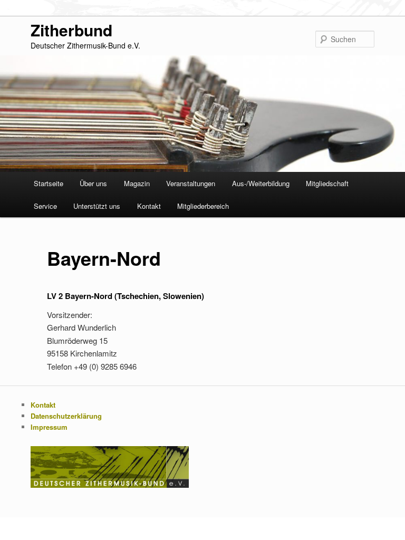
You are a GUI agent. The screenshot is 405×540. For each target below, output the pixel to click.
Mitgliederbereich (203, 206)
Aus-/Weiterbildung (261, 183)
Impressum (49, 427)
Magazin (137, 183)
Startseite (48, 183)
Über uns (93, 183)
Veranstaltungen (190, 183)
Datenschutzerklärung (66, 416)
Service (45, 206)
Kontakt (149, 206)
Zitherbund (71, 29)
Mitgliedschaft (327, 183)
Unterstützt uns (96, 206)
